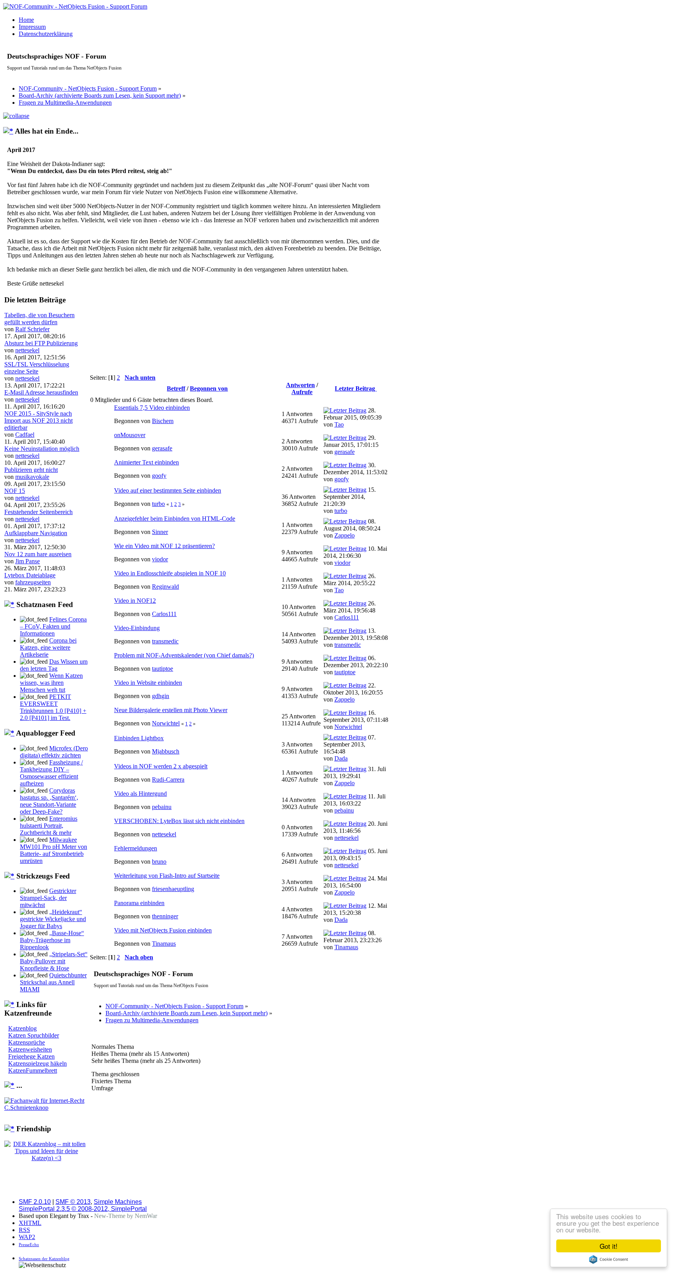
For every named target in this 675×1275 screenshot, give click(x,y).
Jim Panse (27, 561)
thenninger (165, 916)
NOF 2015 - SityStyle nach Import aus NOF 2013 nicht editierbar (38, 420)
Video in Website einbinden (148, 682)
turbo (158, 503)
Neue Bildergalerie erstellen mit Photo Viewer (170, 710)
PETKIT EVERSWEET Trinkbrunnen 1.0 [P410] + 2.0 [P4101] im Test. (53, 707)
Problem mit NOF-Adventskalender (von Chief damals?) (184, 655)
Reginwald (165, 586)
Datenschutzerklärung (46, 33)
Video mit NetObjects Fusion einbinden (163, 930)
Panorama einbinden (139, 903)
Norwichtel (166, 723)
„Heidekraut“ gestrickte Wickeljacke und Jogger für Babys (53, 919)
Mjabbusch (165, 751)
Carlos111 (164, 614)
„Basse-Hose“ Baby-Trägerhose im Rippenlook (52, 940)
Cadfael (24, 434)
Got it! (609, 1246)
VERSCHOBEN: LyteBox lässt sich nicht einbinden (179, 821)
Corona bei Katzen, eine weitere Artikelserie (48, 647)
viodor (160, 559)
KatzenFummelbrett (32, 1070)
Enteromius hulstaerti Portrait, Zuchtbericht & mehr (48, 825)
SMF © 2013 (73, 1201)
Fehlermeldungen (135, 848)
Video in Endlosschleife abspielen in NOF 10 (170, 573)
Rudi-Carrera (168, 779)
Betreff (176, 388)
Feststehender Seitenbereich (38, 512)
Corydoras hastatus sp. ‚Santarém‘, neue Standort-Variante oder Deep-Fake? (49, 801)
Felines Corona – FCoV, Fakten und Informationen (53, 626)
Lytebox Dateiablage (29, 575)
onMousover (129, 435)
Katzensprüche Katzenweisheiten (30, 1046)
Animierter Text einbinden (146, 462)
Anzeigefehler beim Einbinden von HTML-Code (174, 518)
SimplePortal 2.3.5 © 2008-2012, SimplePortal (83, 1208)
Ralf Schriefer (32, 329)
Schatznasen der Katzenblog (44, 1258)
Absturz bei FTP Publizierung (41, 343)
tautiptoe (162, 668)
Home (26, 19)
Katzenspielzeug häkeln (37, 1063)
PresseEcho (29, 1244)
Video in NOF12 (135, 600)
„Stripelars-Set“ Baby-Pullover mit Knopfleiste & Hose (54, 961)
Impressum (32, 26)
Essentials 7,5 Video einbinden (152, 407)
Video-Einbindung (137, 628)
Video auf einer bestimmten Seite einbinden (167, 490)
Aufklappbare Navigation (35, 533)
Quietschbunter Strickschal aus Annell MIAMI (53, 982)
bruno (159, 861)
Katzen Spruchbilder (33, 1035)
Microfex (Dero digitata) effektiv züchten (54, 752)
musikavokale (32, 476)
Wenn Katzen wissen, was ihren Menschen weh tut (51, 682)
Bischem (162, 421)
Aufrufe (301, 392)
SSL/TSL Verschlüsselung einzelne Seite (36, 368)
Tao (339, 424)
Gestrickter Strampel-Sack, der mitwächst (48, 898)
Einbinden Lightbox (139, 738)
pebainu (161, 807)
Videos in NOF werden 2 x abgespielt (160, 766)
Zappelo (344, 535)
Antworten (300, 385)
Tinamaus (164, 943)
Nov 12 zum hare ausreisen (37, 554)
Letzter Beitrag (356, 388)
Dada (341, 758)
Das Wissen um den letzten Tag (54, 665)
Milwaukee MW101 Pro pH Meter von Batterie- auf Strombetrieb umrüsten (53, 850)
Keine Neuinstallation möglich (41, 448)
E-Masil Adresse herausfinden (41, 392)
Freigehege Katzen (31, 1056)
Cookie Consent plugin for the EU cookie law (608, 1259)
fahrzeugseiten (33, 582)
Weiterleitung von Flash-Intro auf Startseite (167, 875)
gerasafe (162, 448)
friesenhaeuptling (173, 889)
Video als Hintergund (140, 793)
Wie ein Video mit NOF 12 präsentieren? (164, 546)
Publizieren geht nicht (31, 469)
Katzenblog (22, 1028)
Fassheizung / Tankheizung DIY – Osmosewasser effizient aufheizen (51, 773)
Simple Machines (118, 1201)
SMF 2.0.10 (35, 1201)
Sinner (160, 532)
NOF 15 (14, 491)
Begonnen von (209, 388)
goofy (159, 475)
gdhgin (160, 696)
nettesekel (27, 350)
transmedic (165, 641)
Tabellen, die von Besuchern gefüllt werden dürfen (39, 318)
